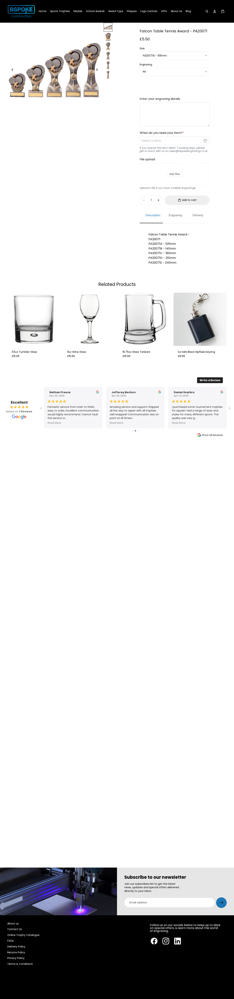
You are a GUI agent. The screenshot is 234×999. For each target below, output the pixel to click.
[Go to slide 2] (132, 430)
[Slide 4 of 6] (108, 56)
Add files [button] (174, 174)
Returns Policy (16, 952)
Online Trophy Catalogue (23, 935)
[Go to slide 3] (135, 430)
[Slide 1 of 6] (108, 27)
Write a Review (210, 380)
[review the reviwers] (97, 392)
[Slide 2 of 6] (108, 37)
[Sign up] (221, 902)
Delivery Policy (16, 946)
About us (13, 923)
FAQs (10, 941)
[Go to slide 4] (138, 430)
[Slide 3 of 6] (108, 46)
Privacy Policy (15, 958)
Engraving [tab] (175, 215)
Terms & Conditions (20, 964)
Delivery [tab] (198, 215)
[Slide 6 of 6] (108, 75)
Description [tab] (153, 215)
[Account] (215, 11)
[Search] (207, 11)
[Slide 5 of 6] (108, 65)
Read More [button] (54, 423)
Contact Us (14, 929)
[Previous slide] (11, 70)
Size (142, 48)
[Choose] (55, 340)
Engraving (146, 64)
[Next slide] (98, 70)
